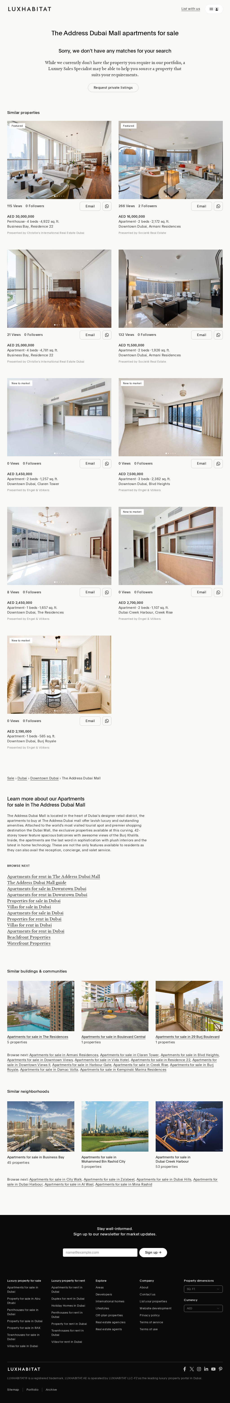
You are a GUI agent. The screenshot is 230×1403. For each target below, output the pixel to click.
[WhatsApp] (106, 206)
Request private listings (113, 88)
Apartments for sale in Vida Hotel (102, 1060)
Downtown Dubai (133, 226)
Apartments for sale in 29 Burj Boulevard (187, 1037)
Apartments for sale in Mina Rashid (123, 1184)
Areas (100, 1287)
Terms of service (151, 1322)
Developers (104, 1294)
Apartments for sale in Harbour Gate (81, 1065)
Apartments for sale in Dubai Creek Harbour (173, 1159)
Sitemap (13, 1389)
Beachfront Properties (29, 937)
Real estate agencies (111, 1322)
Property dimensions (199, 1280)
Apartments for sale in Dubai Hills (164, 1179)
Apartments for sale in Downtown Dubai (46, 888)
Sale (10, 778)
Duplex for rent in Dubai (68, 1298)
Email (90, 206)
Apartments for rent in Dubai (35, 931)
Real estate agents (109, 1329)
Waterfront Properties (29, 943)
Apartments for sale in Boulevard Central (114, 1037)
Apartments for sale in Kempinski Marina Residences (123, 1070)
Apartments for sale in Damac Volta (49, 1070)
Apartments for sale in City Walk (55, 1179)
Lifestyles (102, 1308)
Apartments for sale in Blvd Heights (190, 1055)
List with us (190, 9)
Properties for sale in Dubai (34, 901)
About (144, 1287)
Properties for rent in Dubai (34, 919)
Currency (190, 1300)
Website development (155, 1308)
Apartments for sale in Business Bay (35, 1157)
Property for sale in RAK (23, 1328)
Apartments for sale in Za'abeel (109, 1179)
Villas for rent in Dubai (29, 925)
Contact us (147, 1294)
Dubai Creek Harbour (136, 612)
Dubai (22, 778)
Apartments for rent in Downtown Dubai (47, 895)
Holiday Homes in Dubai (68, 1305)
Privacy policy (150, 1315)
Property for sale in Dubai (25, 1321)
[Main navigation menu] (214, 8)
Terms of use (149, 1329)
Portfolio (32, 1389)
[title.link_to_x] (184, 1369)
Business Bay (18, 226)
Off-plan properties (109, 1315)
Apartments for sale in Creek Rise (140, 1065)
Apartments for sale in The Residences (37, 1037)
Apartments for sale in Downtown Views (40, 1060)
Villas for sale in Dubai (29, 907)
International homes (110, 1301)
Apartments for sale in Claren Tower (129, 1055)
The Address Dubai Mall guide (36, 882)
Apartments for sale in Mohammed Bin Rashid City (103, 1159)
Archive (51, 1389)
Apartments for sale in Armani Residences (63, 1055)
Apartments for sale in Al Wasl (69, 1184)
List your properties (153, 1301)
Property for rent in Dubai (69, 1323)
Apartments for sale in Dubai (35, 913)
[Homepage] (29, 9)
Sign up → (153, 1252)
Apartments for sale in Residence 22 (160, 1060)
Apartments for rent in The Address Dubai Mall (53, 876)
